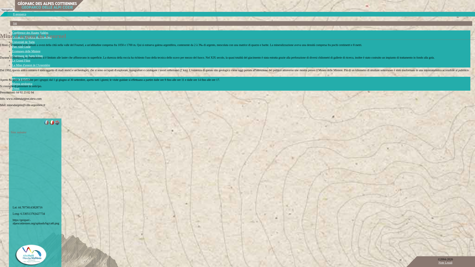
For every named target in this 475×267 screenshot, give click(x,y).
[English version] (57, 124)
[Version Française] (46, 124)
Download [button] (19, 74)
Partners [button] (17, 28)
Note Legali (445, 262)
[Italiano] (52, 124)
